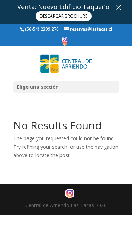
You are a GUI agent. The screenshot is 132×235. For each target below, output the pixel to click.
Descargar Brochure (63, 16)
